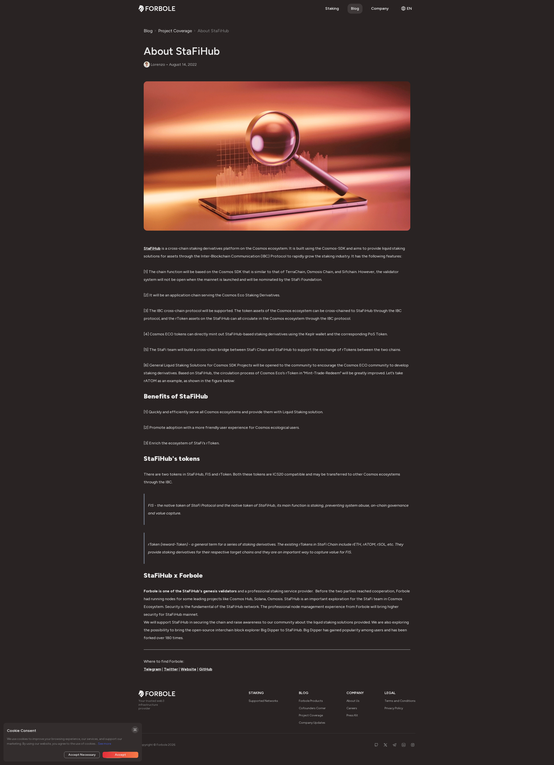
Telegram (152, 669)
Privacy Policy (394, 708)
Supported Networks (263, 701)
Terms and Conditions (400, 701)
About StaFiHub (213, 30)
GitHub (205, 669)
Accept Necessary (82, 755)
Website (188, 669)
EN (409, 8)
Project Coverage (175, 30)
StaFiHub (152, 248)
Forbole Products (311, 701)
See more (104, 744)
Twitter (171, 669)
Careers (351, 708)
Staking (332, 8)
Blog (355, 8)
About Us (352, 701)
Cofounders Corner (312, 708)
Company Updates (312, 723)
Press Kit (352, 715)
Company (380, 8)
